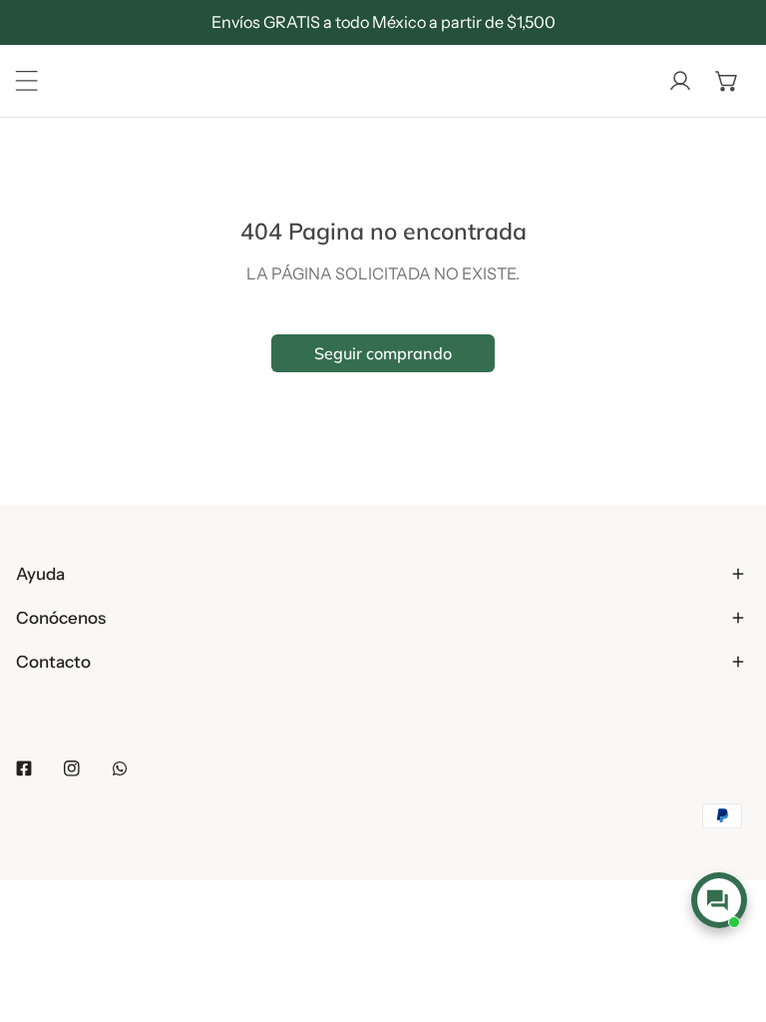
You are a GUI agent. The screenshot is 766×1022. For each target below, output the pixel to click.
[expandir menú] (27, 81)
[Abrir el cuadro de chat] (718, 900)
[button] (727, 81)
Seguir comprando (383, 353)
